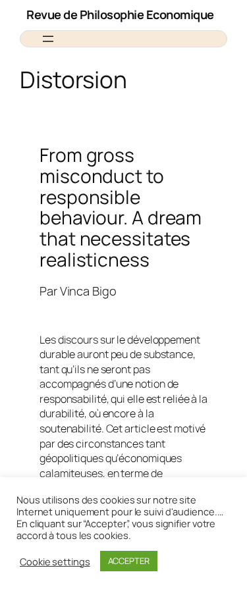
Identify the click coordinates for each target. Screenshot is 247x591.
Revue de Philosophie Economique (120, 14)
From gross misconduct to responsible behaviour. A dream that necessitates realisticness (121, 207)
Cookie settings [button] (55, 561)
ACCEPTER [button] (129, 561)
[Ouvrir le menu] (48, 39)
